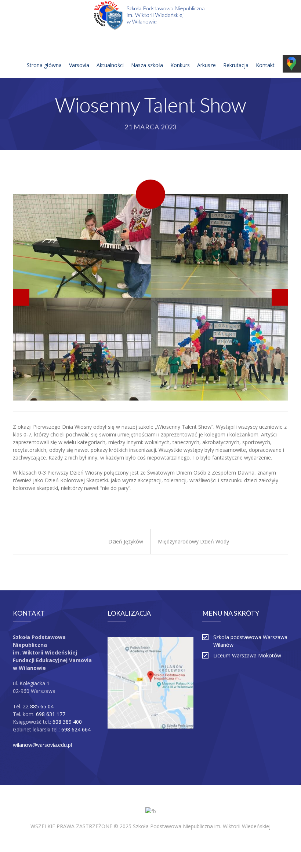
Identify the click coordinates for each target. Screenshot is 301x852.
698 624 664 (76, 729)
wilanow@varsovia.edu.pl (42, 744)
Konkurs (180, 65)
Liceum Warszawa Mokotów (247, 655)
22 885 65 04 (38, 706)
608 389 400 (67, 721)
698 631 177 (50, 714)
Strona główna (44, 65)
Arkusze (206, 65)
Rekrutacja (236, 65)
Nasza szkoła (147, 65)
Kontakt (265, 65)
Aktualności (110, 65)
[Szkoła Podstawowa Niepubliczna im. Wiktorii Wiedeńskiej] (150, 16)
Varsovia (79, 65)
